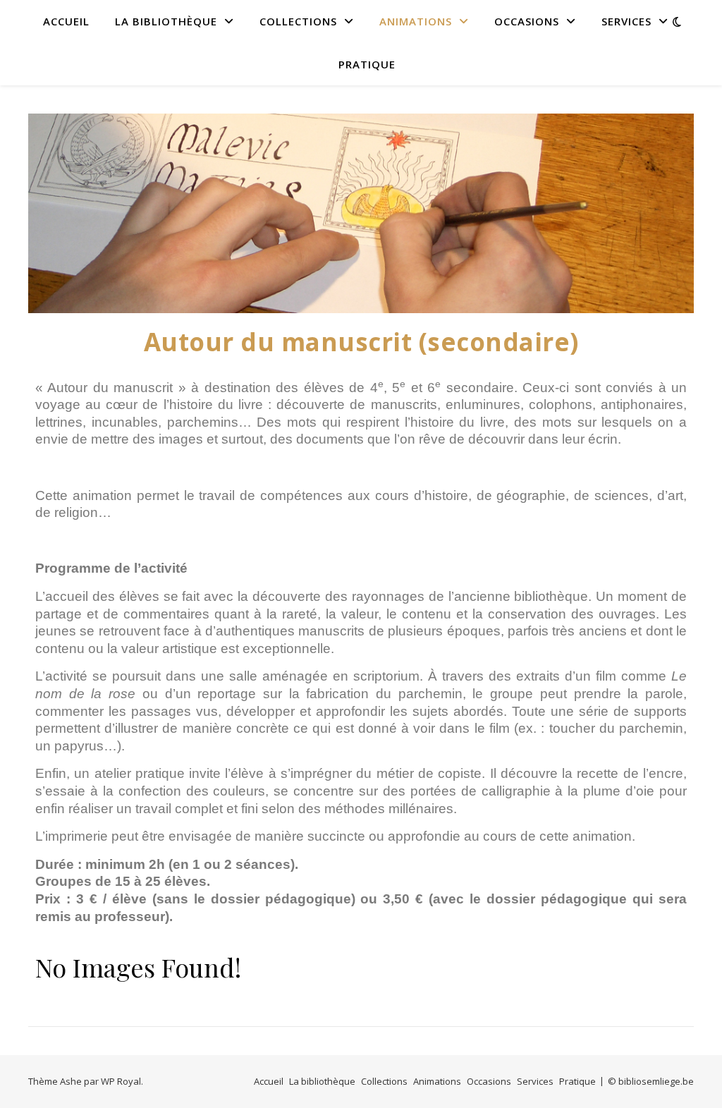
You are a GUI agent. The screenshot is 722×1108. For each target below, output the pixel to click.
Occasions (526, 21)
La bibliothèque (166, 21)
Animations (415, 21)
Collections (298, 21)
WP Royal (121, 1081)
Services (626, 21)
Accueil (66, 21)
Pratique (367, 64)
